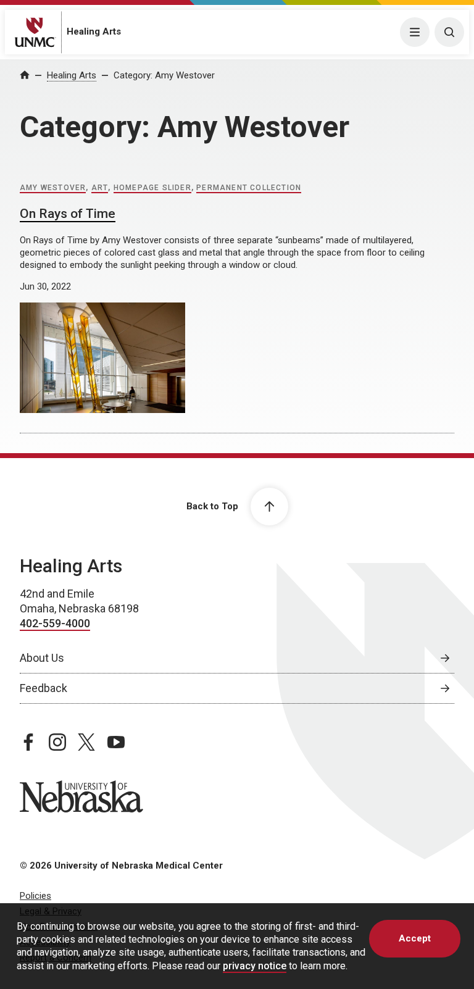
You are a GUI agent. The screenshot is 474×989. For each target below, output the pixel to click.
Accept (415, 938)
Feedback (43, 688)
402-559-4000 (55, 623)
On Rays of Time (67, 213)
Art (100, 187)
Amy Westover (53, 187)
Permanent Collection (248, 187)
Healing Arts (94, 31)
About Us (42, 657)
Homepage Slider (152, 187)
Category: (164, 75)
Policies (35, 895)
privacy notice (254, 966)
